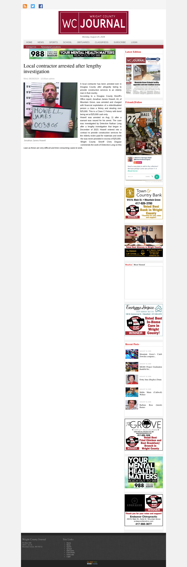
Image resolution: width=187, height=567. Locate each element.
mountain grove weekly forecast (143, 295)
